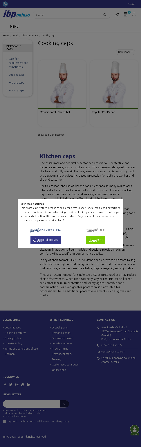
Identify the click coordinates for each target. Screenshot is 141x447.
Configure (95, 230)
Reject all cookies (45, 240)
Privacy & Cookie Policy (45, 230)
